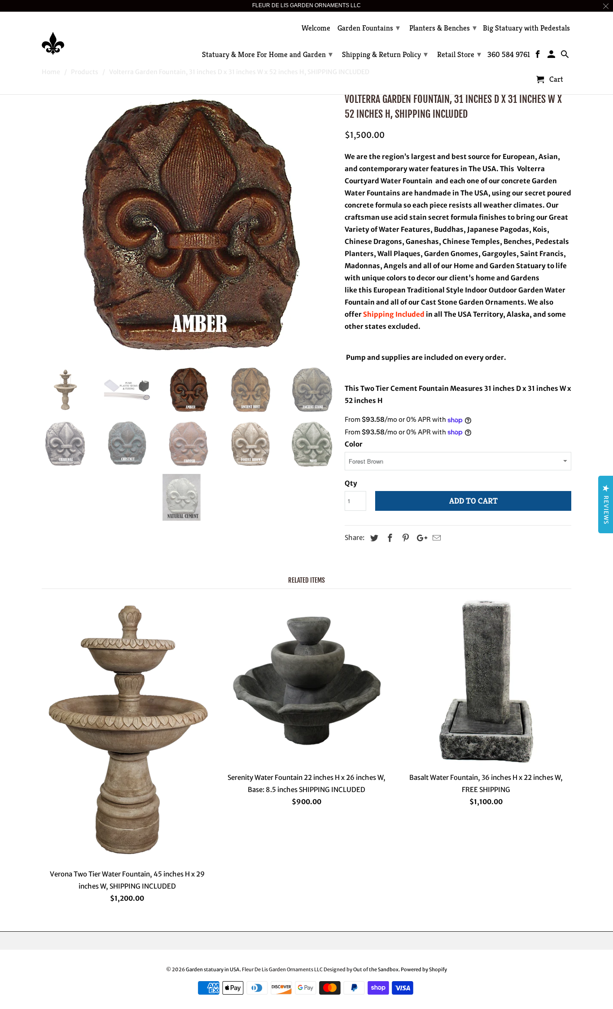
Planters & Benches (443, 27)
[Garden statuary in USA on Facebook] (538, 56)
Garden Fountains (368, 27)
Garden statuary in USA (213, 969)
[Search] (565, 56)
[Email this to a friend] (435, 538)
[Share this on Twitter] (373, 538)
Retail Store (459, 54)
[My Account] (552, 56)
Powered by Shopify (424, 969)
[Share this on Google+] (419, 538)
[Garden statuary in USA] (104, 36)
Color (354, 444)
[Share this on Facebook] (388, 538)
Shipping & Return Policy (385, 54)
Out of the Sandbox (375, 969)
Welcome (316, 28)
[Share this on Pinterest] (404, 538)
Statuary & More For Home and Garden (267, 54)
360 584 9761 (508, 54)
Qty (351, 483)
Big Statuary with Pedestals (526, 28)
